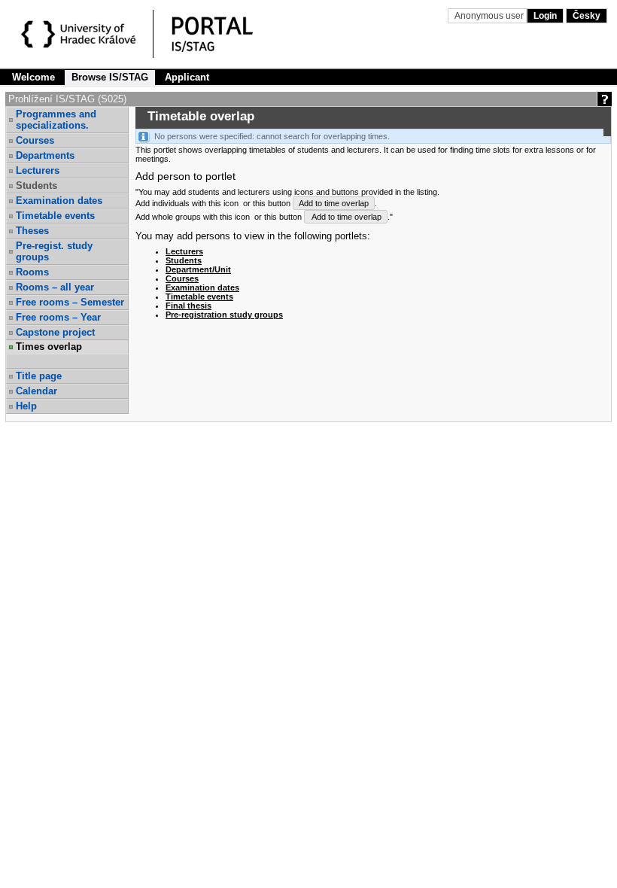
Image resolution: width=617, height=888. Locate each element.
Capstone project (55, 332)
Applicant (187, 77)
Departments (45, 155)
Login (545, 16)
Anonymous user (490, 16)
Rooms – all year (55, 287)
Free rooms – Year (58, 317)
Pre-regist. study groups (54, 251)
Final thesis (188, 305)
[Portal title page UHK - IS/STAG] (228, 36)
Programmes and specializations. (56, 119)
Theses (32, 230)
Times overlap (49, 346)
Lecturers (37, 170)
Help (26, 406)
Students (184, 260)
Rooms (32, 272)
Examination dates (59, 200)
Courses (35, 140)
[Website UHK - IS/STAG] (81, 36)
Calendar (36, 391)
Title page (39, 376)
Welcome (33, 77)
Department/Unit (198, 269)
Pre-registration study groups (224, 314)
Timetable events (55, 215)
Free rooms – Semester (70, 302)
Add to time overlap (334, 203)
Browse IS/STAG (109, 77)
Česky (586, 16)
